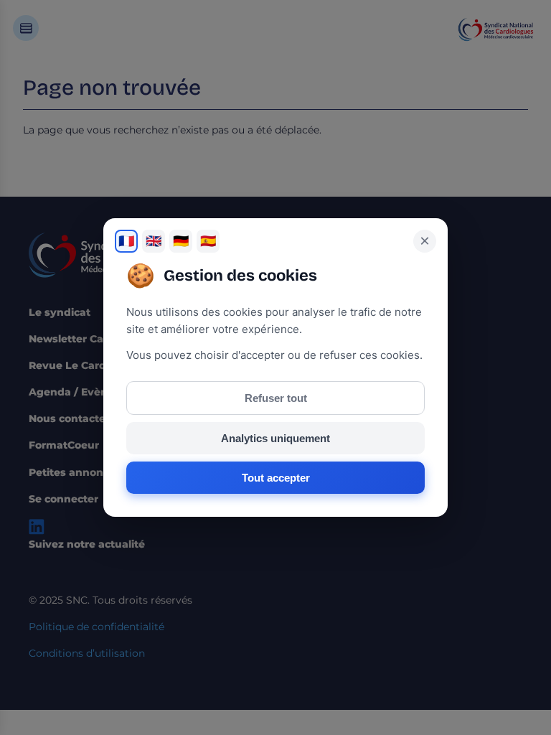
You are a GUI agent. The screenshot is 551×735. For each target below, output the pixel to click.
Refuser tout (276, 398)
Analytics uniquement (275, 438)
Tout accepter (276, 478)
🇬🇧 (153, 241)
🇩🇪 (181, 241)
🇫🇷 (126, 241)
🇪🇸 (208, 241)
